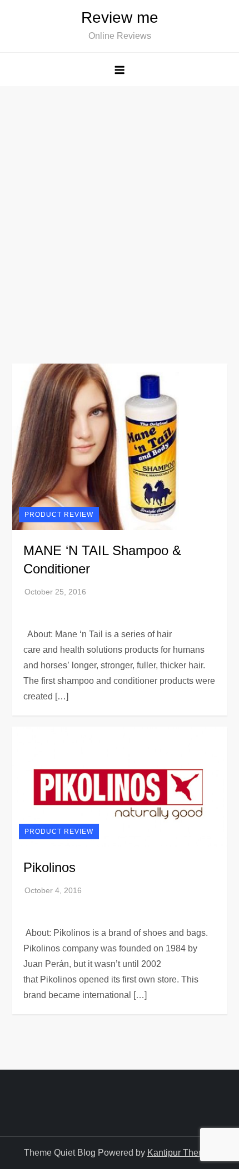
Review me (119, 17)
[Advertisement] (119, 211)
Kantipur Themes (181, 1152)
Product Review (58, 514)
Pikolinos (49, 867)
